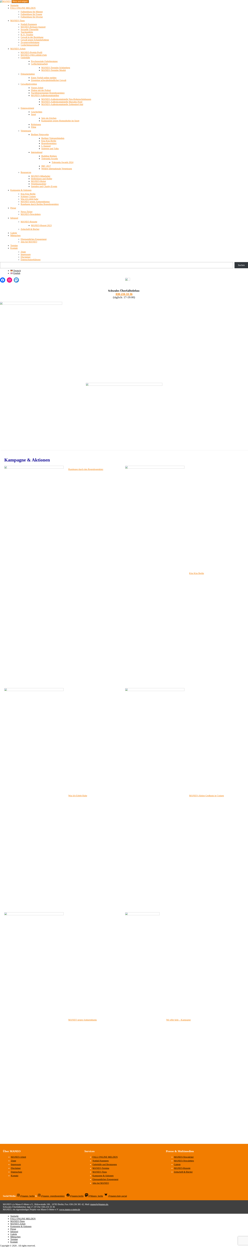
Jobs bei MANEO (29, 242)
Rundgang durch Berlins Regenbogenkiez (40, 204)
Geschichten (36, 112)
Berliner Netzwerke (40, 134)
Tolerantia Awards (49, 158)
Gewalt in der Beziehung (32, 37)
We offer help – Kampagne (178, 1020)
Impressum (26, 254)
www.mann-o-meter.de (69, 1209)
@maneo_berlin (27, 1196)
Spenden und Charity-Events (44, 186)
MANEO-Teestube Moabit (53, 70)
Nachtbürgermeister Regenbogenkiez (48, 93)
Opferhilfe (25, 57)
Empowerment (27, 108)
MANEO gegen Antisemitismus (35, 201)
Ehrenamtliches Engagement (33, 239)
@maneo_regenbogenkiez (53, 1196)
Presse (13, 208)
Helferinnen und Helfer (41, 178)
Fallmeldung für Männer (32, 11)
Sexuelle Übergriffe (29, 29)
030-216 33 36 (124, 294)
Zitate (23, 252)
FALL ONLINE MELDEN (23, 8)
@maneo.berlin (77, 1196)
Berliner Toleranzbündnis (52, 138)
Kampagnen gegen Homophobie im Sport (60, 120)
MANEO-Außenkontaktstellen (45, 95)
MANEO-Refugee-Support (33, 27)
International (36, 152)
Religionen (36, 124)
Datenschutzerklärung (30, 259)
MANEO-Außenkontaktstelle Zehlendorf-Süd (62, 104)
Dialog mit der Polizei (41, 90)
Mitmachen (15, 235)
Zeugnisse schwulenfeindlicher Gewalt (48, 80)
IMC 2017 (46, 166)
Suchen (241, 265)
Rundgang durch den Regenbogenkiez (85, 469)
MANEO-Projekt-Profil (31, 52)
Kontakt (14, 248)
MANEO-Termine (100, 1168)
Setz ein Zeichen (48, 118)
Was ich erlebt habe (29, 199)
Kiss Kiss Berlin (48, 141)
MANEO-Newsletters (31, 214)
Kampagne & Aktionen (20, 190)
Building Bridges (49, 156)
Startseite (14, 5)
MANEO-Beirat (38, 181)
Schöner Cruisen (28, 196)
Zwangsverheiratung (30, 42)
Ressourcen (26, 172)
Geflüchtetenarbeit (39, 64)
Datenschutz (16, 1172)
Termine (14, 245)
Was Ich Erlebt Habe (77, 795)
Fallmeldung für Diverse (32, 17)
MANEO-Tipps (17, 20)
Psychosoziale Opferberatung (44, 61)
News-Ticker (26, 211)
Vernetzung (26, 131)
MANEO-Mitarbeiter (40, 176)
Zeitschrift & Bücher (30, 229)
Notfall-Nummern (29, 24)
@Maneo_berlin (95, 1196)
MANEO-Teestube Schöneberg (55, 67)
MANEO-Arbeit (17, 48)
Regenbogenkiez (49, 143)
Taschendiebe (27, 32)
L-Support (46, 146)
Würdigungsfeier (38, 184)
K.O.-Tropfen (27, 34)
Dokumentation (28, 74)
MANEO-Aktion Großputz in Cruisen (206, 795)
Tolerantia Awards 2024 (62, 162)
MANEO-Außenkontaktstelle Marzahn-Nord (61, 102)
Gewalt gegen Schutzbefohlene (35, 40)
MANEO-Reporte (29, 221)
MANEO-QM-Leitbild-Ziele (34, 55)
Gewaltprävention (29, 84)
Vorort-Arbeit (37, 87)
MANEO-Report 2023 (41, 225)
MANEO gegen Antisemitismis (82, 1020)
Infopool (14, 218)
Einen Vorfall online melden (43, 77)
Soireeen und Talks (50, 148)
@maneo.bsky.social (117, 1196)
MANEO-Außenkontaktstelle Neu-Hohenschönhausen (66, 99)
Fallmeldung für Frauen (31, 14)
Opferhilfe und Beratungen (104, 1164)
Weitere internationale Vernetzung (56, 168)
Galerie (13, 233)
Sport (33, 114)
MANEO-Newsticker (184, 1157)
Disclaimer (25, 257)
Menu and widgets (20, 1)
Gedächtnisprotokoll (30, 45)
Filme (33, 127)
